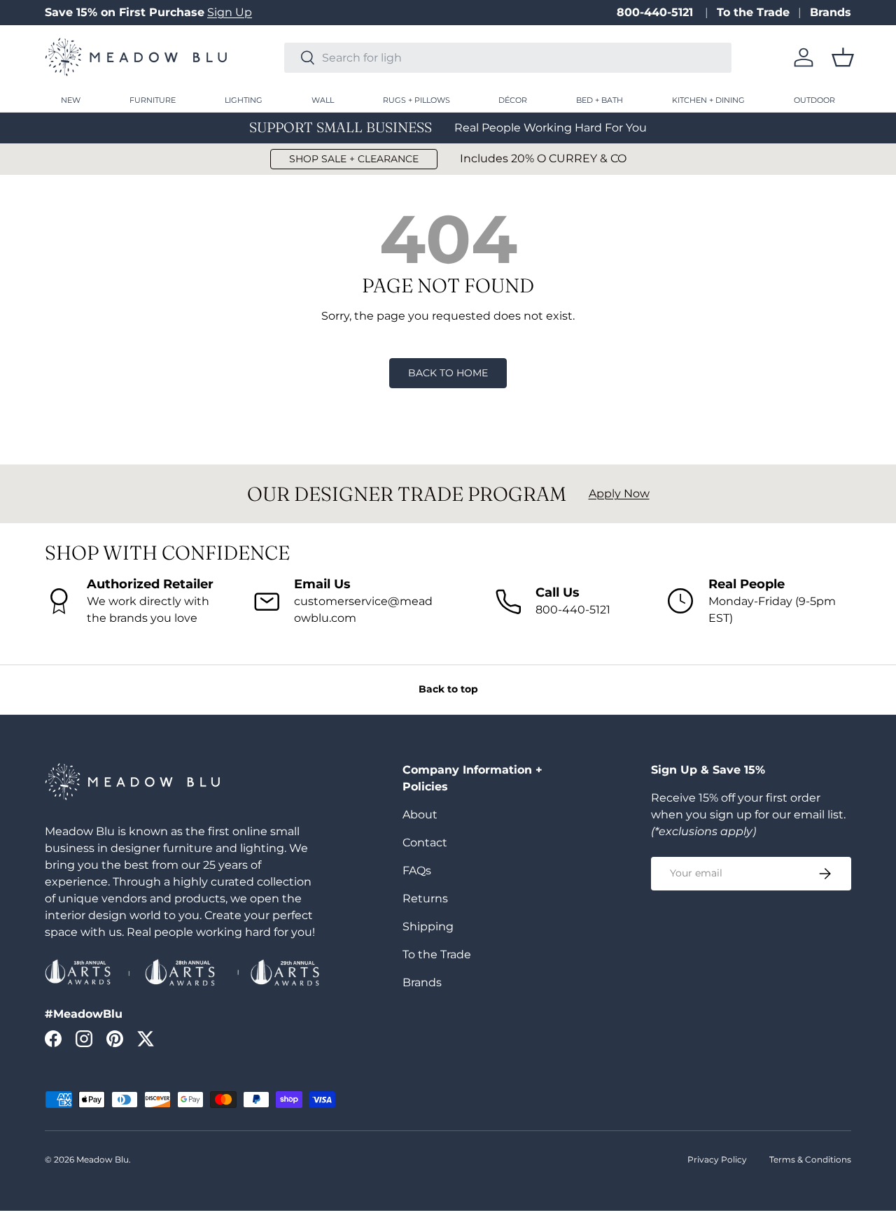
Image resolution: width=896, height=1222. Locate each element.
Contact (424, 842)
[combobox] (508, 58)
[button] (842, 57)
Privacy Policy (717, 1159)
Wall (323, 100)
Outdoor (814, 100)
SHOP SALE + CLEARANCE (354, 158)
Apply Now (619, 493)
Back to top (448, 689)
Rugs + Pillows (416, 100)
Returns (425, 898)
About (420, 814)
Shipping (428, 926)
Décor (512, 100)
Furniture (153, 100)
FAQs (416, 870)
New (70, 100)
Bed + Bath (599, 100)
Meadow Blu (102, 1159)
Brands (830, 12)
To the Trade (753, 12)
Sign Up (229, 12)
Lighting (243, 100)
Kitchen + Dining (708, 100)
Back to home (448, 373)
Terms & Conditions (810, 1159)
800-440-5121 (656, 12)
